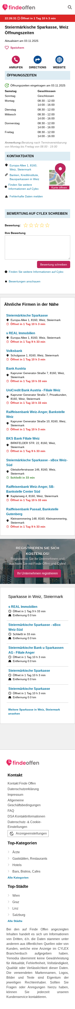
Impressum (15, 794)
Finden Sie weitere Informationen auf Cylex (23, 186)
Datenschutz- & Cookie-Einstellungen (24, 824)
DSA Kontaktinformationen (26, 816)
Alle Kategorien (18, 877)
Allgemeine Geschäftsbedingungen (24, 803)
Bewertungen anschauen (24, 281)
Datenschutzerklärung (23, 789)
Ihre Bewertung (15, 233)
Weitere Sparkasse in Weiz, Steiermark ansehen (34, 711)
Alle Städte (15, 921)
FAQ (11, 810)
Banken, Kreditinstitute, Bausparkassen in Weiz (24, 177)
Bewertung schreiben (53, 264)
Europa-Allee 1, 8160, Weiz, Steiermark (23, 167)
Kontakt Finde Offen (22, 783)
